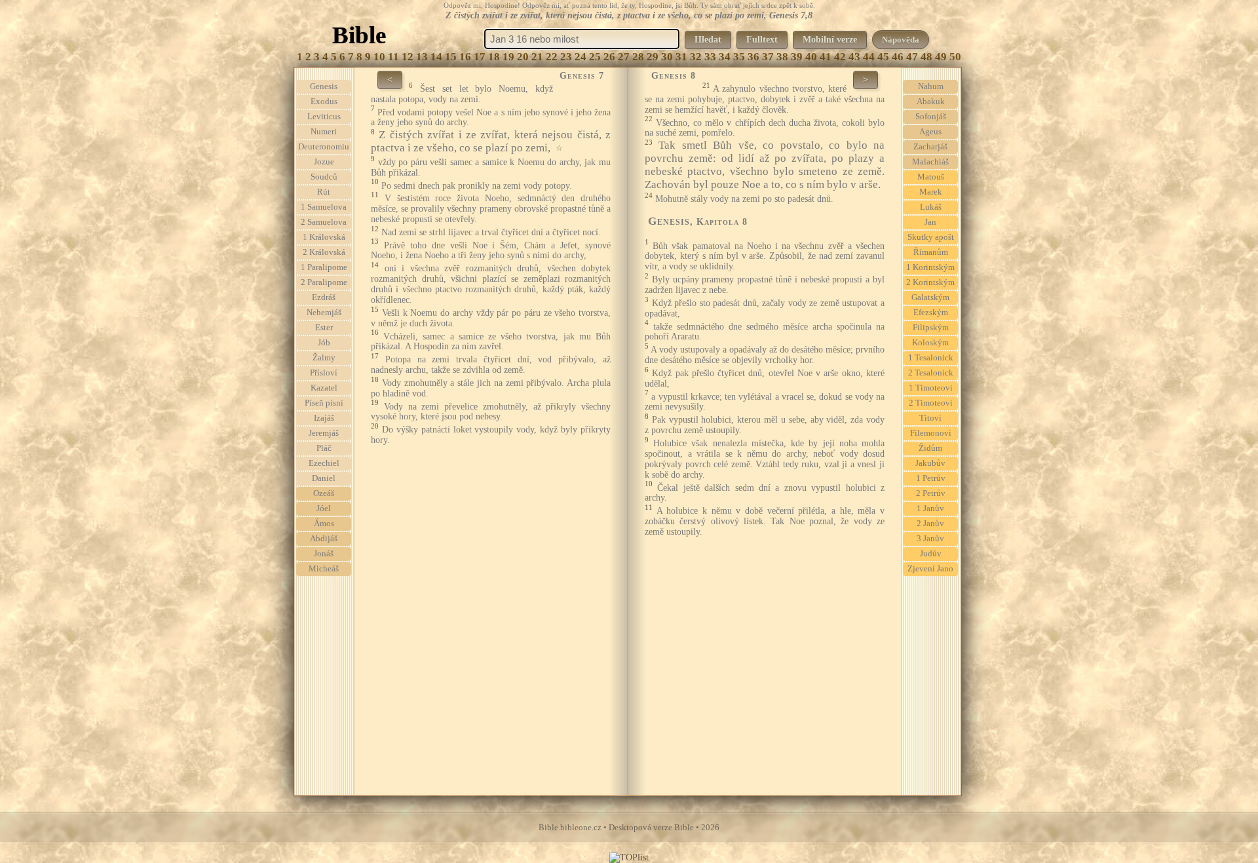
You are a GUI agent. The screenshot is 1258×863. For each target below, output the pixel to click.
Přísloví (323, 372)
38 (782, 56)
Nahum (930, 86)
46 (898, 56)
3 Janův (930, 538)
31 (681, 56)
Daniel (323, 478)
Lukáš (931, 207)
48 (926, 56)
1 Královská (324, 237)
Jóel (323, 508)
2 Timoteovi (931, 403)
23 (566, 56)
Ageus (930, 131)
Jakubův (930, 463)
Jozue (324, 161)
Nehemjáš (324, 312)
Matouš (930, 177)
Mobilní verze (830, 40)
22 (552, 56)
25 (595, 56)
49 (941, 56)
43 (854, 56)
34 (725, 56)
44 (869, 56)
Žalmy (324, 357)
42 (840, 56)
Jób (324, 342)
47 (912, 56)
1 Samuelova (324, 207)
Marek (930, 192)
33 (710, 56)
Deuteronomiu (323, 146)
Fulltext (762, 40)
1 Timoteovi (931, 388)
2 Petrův (930, 493)
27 (624, 56)
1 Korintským (930, 267)
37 (768, 56)
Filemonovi (930, 433)
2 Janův (930, 523)
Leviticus (324, 116)
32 (696, 56)
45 (883, 56)
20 (523, 56)
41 (825, 56)
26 (609, 56)
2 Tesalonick (930, 372)
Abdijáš (323, 538)
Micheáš (324, 568)
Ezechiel (324, 463)
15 (451, 56)
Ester (324, 327)
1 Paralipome (324, 267)
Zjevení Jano (930, 568)
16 (465, 56)
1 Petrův (930, 478)
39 (797, 56)
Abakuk (931, 101)
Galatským (930, 297)
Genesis (323, 86)
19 (508, 56)
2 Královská (324, 252)
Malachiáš (930, 161)
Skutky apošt (930, 237)
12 (407, 56)
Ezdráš (323, 297)
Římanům (930, 252)
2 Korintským (930, 282)
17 (480, 56)
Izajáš (324, 418)
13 (422, 56)
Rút (323, 192)
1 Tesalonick (930, 357)
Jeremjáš (324, 433)
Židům (930, 448)
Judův (931, 553)
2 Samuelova (324, 222)
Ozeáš (323, 493)
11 (393, 56)
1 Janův (930, 508)
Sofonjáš (930, 116)
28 (638, 56)
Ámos (324, 523)
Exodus (324, 101)
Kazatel (324, 388)
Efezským (930, 312)
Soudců (324, 177)
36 (753, 56)
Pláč (324, 448)
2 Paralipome (324, 282)
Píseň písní (324, 403)
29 (652, 56)
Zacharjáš (930, 146)
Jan (930, 222)
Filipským (931, 327)
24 (580, 56)
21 (537, 56)
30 (667, 56)
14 (436, 56)
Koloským (930, 342)
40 (811, 56)
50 (955, 56)
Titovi (930, 418)
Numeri (324, 131)
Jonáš (324, 553)
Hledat (708, 40)
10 (379, 56)
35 (739, 56)
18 (494, 56)
